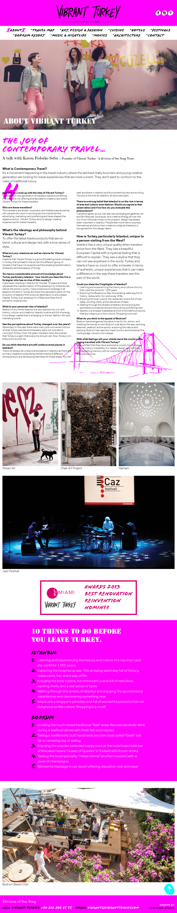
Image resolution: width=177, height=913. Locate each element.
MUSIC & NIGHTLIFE (69, 36)
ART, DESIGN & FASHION (82, 31)
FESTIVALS (161, 31)
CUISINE (117, 31)
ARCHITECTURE (127, 36)
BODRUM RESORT (30, 36)
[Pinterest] (170, 13)
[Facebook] (158, 13)
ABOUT (16, 31)
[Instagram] (164, 13)
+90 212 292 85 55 (37, 908)
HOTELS (138, 31)
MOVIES (100, 36)
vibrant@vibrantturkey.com (107, 908)
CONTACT (156, 36)
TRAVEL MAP (43, 31)
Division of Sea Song (19, 901)
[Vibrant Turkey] (88, 6)
